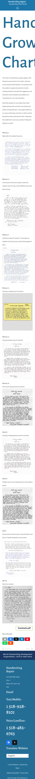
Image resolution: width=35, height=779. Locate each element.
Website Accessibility (13, 773)
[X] (14, 742)
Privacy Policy (24, 773)
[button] (17, 8)
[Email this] (5, 639)
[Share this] (10, 639)
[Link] (17, 655)
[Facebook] (8, 742)
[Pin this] (27, 639)
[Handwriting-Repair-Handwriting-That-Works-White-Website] (17, 3)
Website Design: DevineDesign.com (17, 778)
